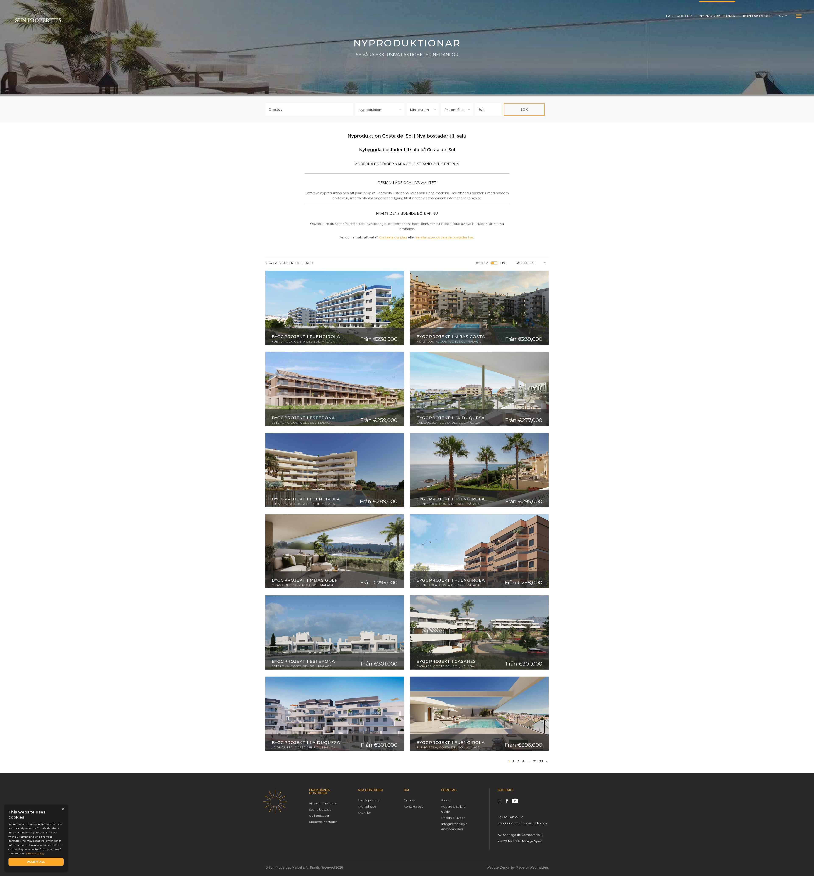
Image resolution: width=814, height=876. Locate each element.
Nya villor (364, 813)
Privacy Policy (35, 853)
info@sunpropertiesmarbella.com (522, 823)
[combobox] (309, 109)
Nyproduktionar (717, 16)
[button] (783, 16)
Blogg (445, 800)
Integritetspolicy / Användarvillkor (454, 826)
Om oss (409, 800)
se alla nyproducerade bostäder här (444, 237)
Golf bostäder (319, 816)
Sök (524, 109)
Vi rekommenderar (323, 803)
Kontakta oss (757, 16)
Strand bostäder (321, 809)
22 (541, 761)
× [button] (63, 809)
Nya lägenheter (369, 800)
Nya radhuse (367, 806)
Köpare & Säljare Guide (453, 809)
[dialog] (36, 838)
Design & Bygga (453, 818)
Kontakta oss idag (393, 237)
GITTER (482, 263)
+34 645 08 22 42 (510, 817)
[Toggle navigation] (798, 16)
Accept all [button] (36, 861)
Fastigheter (679, 16)
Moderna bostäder (323, 822)
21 (535, 761)
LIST (503, 263)
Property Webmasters (532, 867)
